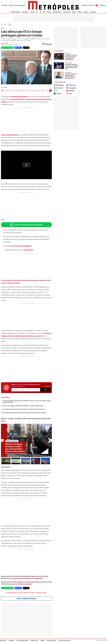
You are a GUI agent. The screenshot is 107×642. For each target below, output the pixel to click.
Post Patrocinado (51, 640)
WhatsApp (60, 85)
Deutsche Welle (4, 43)
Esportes (86, 12)
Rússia (40, 592)
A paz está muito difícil (10, 135)
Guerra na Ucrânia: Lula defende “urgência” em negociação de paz (23, 405)
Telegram (71, 85)
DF (37, 12)
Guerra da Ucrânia (28, 592)
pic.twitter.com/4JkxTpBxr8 (21, 246)
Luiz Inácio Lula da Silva (18, 96)
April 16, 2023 (28, 250)
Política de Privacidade (22, 640)
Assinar (45, 389)
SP (40, 12)
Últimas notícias (15, 12)
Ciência (80, 12)
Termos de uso (34, 640)
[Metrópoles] (53, 5)
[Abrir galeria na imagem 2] (15, 461)
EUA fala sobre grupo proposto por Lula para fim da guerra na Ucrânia (24, 412)
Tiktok (58, 93)
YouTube (71, 91)
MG (44, 12)
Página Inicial (3, 24)
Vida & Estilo (66, 12)
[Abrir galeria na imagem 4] (35, 461)
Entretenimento (57, 12)
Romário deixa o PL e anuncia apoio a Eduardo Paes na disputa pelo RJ (71, 76)
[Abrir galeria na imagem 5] (45, 461)
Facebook (59, 88)
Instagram (72, 88)
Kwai (70, 93)
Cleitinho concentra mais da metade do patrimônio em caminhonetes (71, 57)
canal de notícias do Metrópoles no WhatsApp (27, 578)
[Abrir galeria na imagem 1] (26, 440)
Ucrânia (44, 592)
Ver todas (46, 386)
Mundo (49, 12)
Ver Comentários (26, 598)
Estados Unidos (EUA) (12, 592)
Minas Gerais (68, 53)
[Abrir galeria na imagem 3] (25, 461)
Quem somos (3, 640)
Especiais (93, 12)
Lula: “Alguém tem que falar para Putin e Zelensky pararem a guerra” (24, 409)
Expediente (11, 640)
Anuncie (43, 640)
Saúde (74, 12)
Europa (20, 592)
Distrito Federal (68, 63)
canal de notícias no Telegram (21, 584)
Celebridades (68, 72)
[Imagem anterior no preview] (2, 440)
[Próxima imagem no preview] (50, 440)
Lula (35, 592)
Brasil (32, 12)
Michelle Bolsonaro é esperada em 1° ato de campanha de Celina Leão (71, 67)
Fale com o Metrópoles (64, 640)
